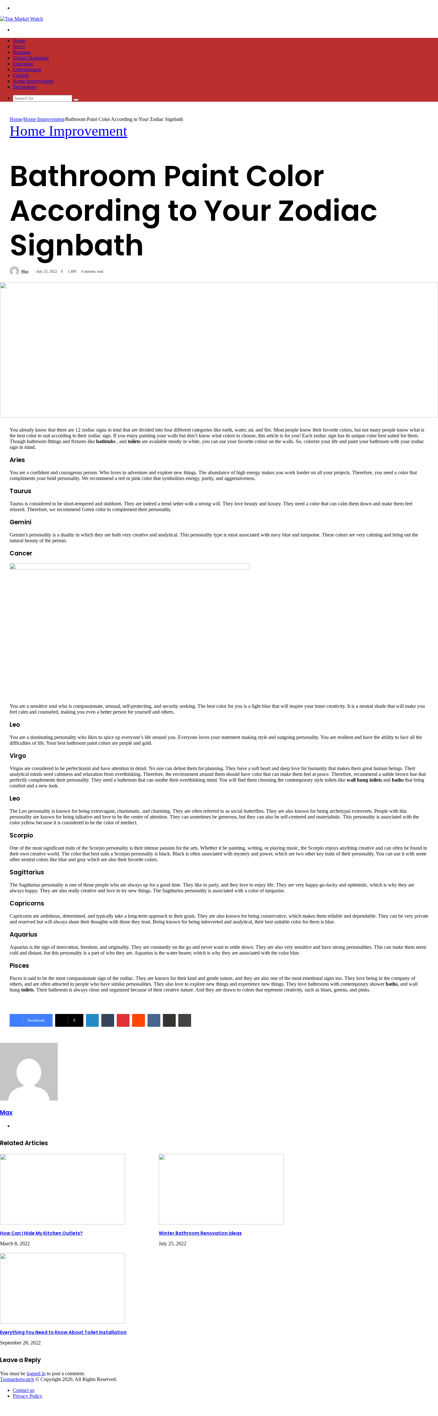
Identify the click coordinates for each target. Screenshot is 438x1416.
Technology (25, 87)
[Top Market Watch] (21, 18)
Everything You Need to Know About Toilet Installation (63, 1332)
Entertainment (27, 69)
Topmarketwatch (17, 1379)
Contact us (23, 1390)
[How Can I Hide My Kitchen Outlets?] (62, 1222)
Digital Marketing (31, 58)
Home (19, 40)
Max (25, 271)
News (19, 46)
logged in (36, 1373)
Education (23, 63)
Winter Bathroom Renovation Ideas (200, 1233)
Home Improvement (33, 81)
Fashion (21, 75)
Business (22, 52)
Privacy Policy (27, 1396)
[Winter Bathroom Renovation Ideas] (221, 1222)
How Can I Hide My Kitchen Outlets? (41, 1233)
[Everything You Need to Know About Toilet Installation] (62, 1322)
